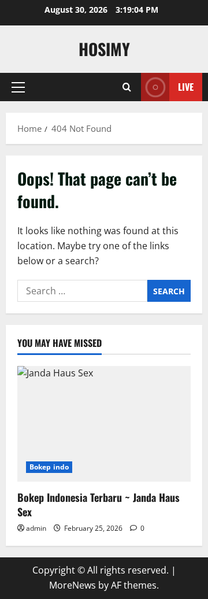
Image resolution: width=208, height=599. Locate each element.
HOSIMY (104, 49)
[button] (18, 87)
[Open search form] (126, 87)
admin (36, 528)
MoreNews (72, 585)
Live (186, 87)
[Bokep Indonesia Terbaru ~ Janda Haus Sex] (104, 424)
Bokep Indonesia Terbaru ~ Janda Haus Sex (98, 504)
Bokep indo (49, 467)
